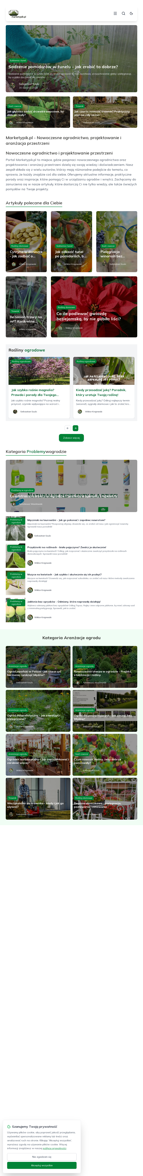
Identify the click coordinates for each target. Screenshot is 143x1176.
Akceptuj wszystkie (42, 1165)
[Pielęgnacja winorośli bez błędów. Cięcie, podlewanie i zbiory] (116, 241)
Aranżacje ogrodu (18, 666)
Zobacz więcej (71, 437)
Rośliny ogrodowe (21, 361)
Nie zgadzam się (41, 1156)
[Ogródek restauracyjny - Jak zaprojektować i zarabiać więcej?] (38, 755)
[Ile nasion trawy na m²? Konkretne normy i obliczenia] (26, 306)
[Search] (123, 13)
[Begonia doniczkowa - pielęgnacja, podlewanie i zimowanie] (105, 799)
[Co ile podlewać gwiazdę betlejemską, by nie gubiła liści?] (94, 306)
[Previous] (68, 428)
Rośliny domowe (19, 246)
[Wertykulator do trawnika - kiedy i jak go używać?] (38, 799)
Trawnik (79, 106)
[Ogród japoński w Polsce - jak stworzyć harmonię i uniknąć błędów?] (38, 667)
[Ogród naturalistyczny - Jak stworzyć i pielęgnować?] (38, 711)
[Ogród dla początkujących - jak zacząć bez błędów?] (105, 711)
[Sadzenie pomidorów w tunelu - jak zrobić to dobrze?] (71, 58)
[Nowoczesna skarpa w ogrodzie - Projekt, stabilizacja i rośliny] (105, 667)
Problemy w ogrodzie (22, 490)
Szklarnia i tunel (18, 60)
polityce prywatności (54, 1148)
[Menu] (115, 13)
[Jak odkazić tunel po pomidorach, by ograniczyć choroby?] (71, 241)
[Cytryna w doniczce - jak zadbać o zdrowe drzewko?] (26, 241)
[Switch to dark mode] (131, 13)
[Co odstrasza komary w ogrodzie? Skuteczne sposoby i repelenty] (71, 486)
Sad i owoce (15, 106)
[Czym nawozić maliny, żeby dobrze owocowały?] (105, 755)
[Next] (75, 428)
